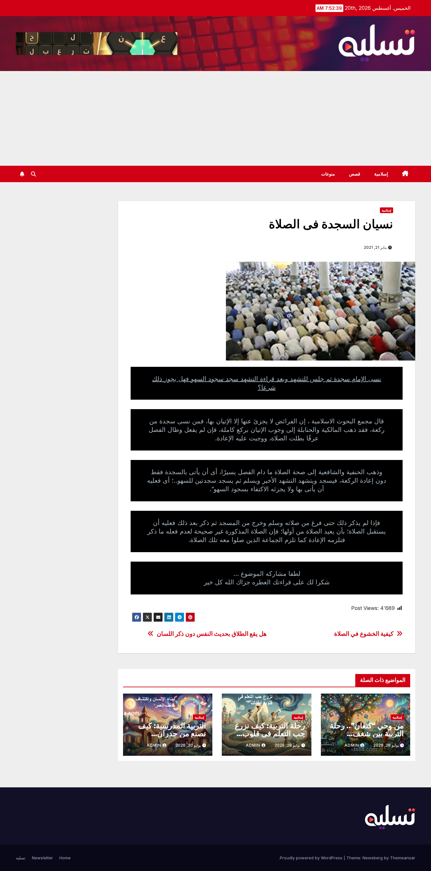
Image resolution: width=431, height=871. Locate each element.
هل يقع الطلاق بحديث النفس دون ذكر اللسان (212, 633)
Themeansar (402, 857)
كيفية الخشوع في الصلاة (364, 633)
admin (352, 745)
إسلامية (381, 174)
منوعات (328, 174)
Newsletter (42, 857)
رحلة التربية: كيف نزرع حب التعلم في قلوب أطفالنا (270, 733)
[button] (33, 174)
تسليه (21, 857)
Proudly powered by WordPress (312, 857)
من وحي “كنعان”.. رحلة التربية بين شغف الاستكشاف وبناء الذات (367, 733)
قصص (354, 174)
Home (65, 857)
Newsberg (373, 857)
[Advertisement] (215, 118)
